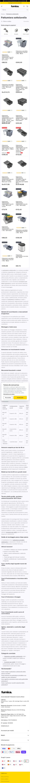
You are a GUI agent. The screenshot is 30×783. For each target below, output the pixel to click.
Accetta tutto (20, 397)
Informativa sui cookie (8, 394)
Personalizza (8, 397)
